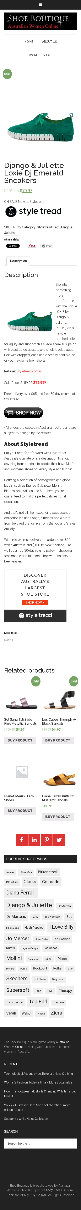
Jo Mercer (17, 938)
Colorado (50, 881)
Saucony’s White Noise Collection (26, 1118)
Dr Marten (64, 906)
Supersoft (17, 990)
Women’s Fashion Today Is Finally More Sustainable (38, 1082)
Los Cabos (50, 948)
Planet (62, 959)
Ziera (56, 1013)
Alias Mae (26, 872)
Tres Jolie (58, 1002)
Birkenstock (48, 872)
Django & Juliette (29, 905)
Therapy (65, 990)
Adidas (10, 872)
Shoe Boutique (40, 21)
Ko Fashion (62, 939)
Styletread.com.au (29, 371)
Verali (11, 1013)
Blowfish (12, 882)
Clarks (30, 881)
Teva (50, 991)
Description (18, 261)
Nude (48, 959)
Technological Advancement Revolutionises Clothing (38, 1073)
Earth (35, 917)
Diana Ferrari (21, 893)
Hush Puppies (34, 927)
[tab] (18, 261)
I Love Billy (61, 927)
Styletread (44, 227)
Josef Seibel (41, 939)
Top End (38, 1002)
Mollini (14, 958)
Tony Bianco (14, 1002)
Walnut (26, 1013)
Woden (41, 1013)
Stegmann (58, 979)
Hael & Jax (12, 927)
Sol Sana (40, 979)
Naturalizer (33, 959)
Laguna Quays (29, 948)
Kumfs (10, 948)
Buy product (20, 740)
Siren (70, 968)
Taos (38, 990)
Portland (10, 968)
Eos (69, 917)
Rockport (40, 968)
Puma (23, 968)
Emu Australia (52, 916)
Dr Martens (16, 916)
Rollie (57, 968)
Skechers (17, 979)
